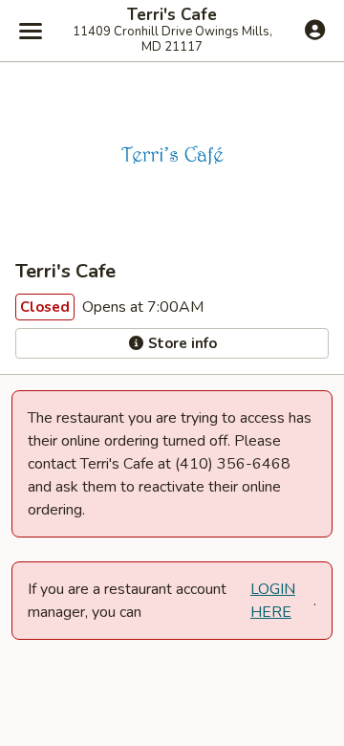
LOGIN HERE (272, 601)
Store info (180, 343)
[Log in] (314, 30)
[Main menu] (30, 30)
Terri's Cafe (172, 15)
